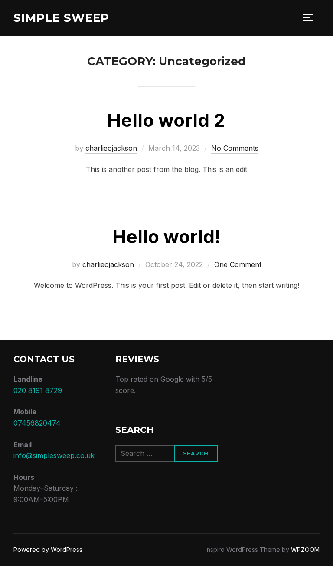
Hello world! (166, 236)
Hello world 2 (166, 120)
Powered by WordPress (47, 549)
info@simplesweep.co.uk (54, 455)
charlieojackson (111, 148)
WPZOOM (305, 549)
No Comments (234, 148)
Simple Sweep (61, 18)
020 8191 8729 (37, 390)
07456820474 (37, 423)
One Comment (237, 264)
